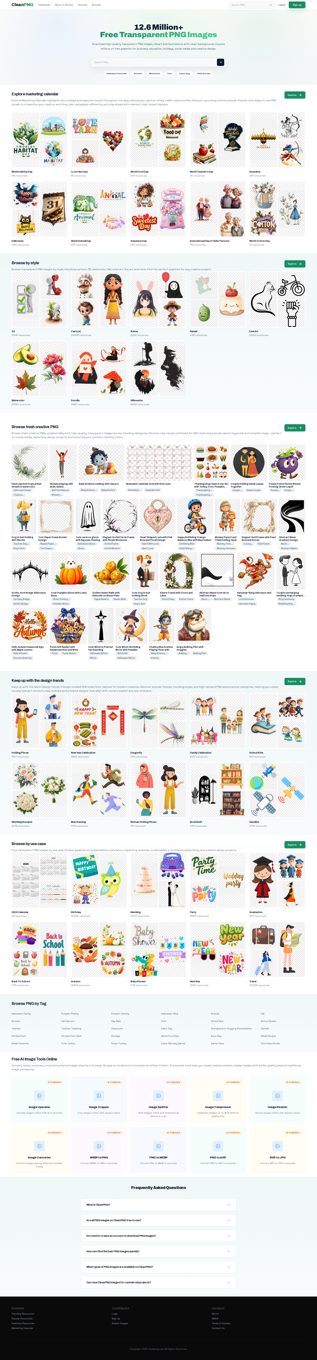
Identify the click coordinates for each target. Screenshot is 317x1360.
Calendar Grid (153, 490)
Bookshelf (196, 822)
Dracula (215, 1013)
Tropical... (19, 494)
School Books (268, 1021)
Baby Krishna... (88, 490)
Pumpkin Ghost (61, 603)
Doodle (75, 400)
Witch (93, 658)
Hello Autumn (204, 73)
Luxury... (248, 543)
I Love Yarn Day (79, 171)
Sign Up (116, 1318)
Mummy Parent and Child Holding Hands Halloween (226, 540)
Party (193, 912)
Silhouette (136, 400)
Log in (281, 4)
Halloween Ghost (86, 543)
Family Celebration (200, 752)
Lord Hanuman (246, 599)
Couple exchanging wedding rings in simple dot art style (290, 596)
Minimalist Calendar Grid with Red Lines (148, 484)
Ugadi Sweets (101, 599)
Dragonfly (136, 752)
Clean (22, 4)
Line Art (253, 331)
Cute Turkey (68, 1043)
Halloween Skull (169, 1013)
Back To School (21, 981)
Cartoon (76, 331)
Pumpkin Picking (70, 1013)
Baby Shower (138, 981)
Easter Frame (186, 599)
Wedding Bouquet (22, 822)
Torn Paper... (46, 548)
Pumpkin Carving (120, 1013)
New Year (195, 981)
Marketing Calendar (22, 1328)
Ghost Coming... (61, 599)
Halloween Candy (21, 1013)
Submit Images (120, 1323)
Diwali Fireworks (20, 1043)
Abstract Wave (289, 548)
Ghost (81, 548)
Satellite (254, 822)
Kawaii (193, 331)
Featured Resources (23, 1323)
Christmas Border (270, 1043)
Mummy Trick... (225, 543)
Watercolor (18, 400)
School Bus (217, 1021)
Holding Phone (20, 752)
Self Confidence (60, 490)
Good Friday (168, 599)
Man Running (78, 822)
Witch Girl (123, 653)
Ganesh (265, 1028)
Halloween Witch (98, 653)
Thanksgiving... (204, 490)
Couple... (237, 490)
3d (13, 331)
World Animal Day (81, 241)
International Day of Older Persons (209, 241)
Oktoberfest (19, 1035)
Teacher (82, 4)
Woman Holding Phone (143, 822)
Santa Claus (217, 1043)
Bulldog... (183, 653)
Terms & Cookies (221, 1323)
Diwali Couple (254, 490)
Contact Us (218, 1328)
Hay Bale (116, 1021)
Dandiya (115, 1035)
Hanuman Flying (247, 603)
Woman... (57, 494)
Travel (252, 981)
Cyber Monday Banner (173, 1043)
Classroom (117, 1028)
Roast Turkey (118, 1043)
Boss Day (216, 1035)
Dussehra (254, 171)
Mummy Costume (226, 548)
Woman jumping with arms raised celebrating (61, 487)
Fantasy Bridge (22, 599)
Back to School (64, 4)
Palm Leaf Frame (22, 490)
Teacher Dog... (21, 543)
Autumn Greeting (23, 658)
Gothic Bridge (21, 603)
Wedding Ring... (287, 603)
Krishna (155, 658)
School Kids (256, 752)
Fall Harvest (67, 1021)
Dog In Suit (19, 548)
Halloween (44, 4)
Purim (55, 653)
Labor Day (184, 73)
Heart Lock (147, 548)
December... (134, 490)
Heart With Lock (150, 543)
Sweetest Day (138, 241)
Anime (134, 331)
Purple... (275, 490)
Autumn (96, 4)
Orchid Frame (111, 543)
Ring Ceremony (286, 599)
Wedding (135, 912)
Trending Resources (23, 1313)
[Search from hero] (220, 62)
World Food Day (139, 171)
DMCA (215, 1318)
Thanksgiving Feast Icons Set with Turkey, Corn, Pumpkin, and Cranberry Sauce (211, 487)
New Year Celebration (83, 752)
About (215, 1313)
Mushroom (154, 73)
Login (115, 1313)
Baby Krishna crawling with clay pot (99, 484)
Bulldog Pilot (199, 653)
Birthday (76, 912)
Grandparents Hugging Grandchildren (231, 1028)
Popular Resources (22, 1318)
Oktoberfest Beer (71, 1035)
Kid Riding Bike (186, 543)
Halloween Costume (116, 73)
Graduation (256, 912)
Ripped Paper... (48, 543)
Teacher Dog (140, 599)
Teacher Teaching (71, 1028)
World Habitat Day (22, 171)
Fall (262, 1013)
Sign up (297, 4)
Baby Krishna (108, 490)
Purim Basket (69, 653)
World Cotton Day (259, 241)
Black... (285, 543)
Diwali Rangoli (268, 1035)
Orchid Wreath (112, 548)
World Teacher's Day (201, 171)
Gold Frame (263, 543)
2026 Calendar (20, 912)
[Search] (270, 5)
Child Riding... (186, 548)
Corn (169, 73)
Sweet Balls (120, 599)
